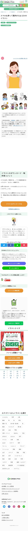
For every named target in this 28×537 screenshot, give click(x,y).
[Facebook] (10, 245)
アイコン (4, 439)
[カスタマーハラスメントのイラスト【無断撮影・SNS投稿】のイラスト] (14, 97)
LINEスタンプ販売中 (14, 323)
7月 (17, 373)
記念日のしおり (6, 468)
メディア (10, 452)
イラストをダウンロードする (14, 204)
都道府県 (10, 465)
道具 (3, 430)
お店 (3, 452)
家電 (3, 465)
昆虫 (19, 420)
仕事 (12, 439)
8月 (24, 373)
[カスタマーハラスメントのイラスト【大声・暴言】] (5, 106)
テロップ (22, 446)
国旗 (14, 449)
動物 (3, 420)
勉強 (3, 426)
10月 (11, 375)
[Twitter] (4, 245)
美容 (9, 459)
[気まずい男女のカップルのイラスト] (23, 106)
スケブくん (16, 468)
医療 (12, 462)
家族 (18, 452)
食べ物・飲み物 (14, 423)
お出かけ (4, 436)
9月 (4, 375)
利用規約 (13, 120)
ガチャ (24, 5)
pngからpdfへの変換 (14, 362)
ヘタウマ (4, 462)
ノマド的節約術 (20, 465)
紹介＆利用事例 (5, 515)
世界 (13, 417)
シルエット (13, 446)
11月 (17, 375)
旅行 (3, 455)
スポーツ (12, 442)
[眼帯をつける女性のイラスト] (5, 97)
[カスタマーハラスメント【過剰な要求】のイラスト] (23, 97)
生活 (16, 459)
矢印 (20, 436)
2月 (11, 371)
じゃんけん (5, 417)
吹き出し (16, 433)
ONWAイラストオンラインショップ (10, 488)
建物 (20, 449)
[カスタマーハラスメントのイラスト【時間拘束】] (14, 106)
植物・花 (4, 423)
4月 (24, 371)
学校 (24, 452)
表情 (18, 439)
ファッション (5, 449)
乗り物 (19, 426)
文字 (9, 455)
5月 (4, 373)
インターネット (18, 455)
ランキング (11, 426)
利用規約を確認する (14, 9)
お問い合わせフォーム (18, 125)
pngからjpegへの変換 (14, 358)
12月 (24, 375)
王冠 (23, 433)
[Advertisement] (14, 42)
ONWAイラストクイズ (7, 520)
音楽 (3, 459)
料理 (22, 459)
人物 (19, 417)
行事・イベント (6, 433)
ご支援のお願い (5, 517)
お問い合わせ (5, 493)
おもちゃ (13, 436)
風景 (19, 442)
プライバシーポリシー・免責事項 (10, 491)
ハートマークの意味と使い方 (20, 58)
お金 (9, 430)
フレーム (4, 446)
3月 (17, 371)
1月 (4, 371)
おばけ (4, 442)
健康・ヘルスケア (21, 462)
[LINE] (17, 245)
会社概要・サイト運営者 (8, 486)
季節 (16, 430)
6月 (11, 373)
